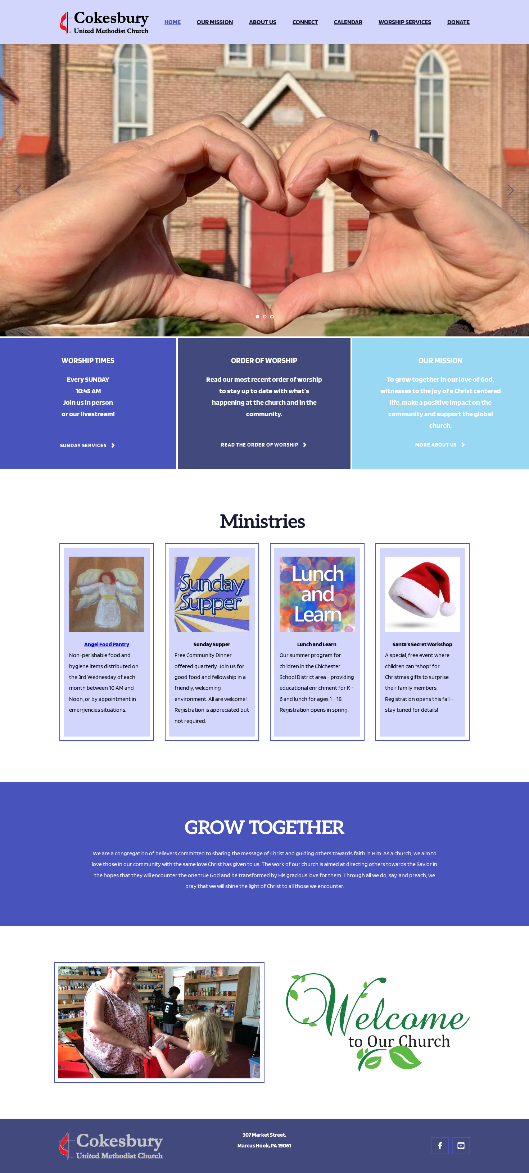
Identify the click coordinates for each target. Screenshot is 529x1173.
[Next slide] (510, 190)
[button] (317, 642)
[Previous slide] (18, 190)
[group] (107, 642)
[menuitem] (172, 22)
